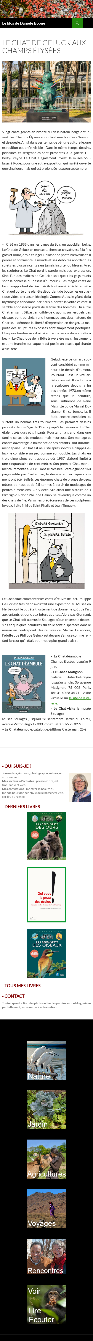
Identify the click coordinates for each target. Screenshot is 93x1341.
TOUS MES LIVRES (23, 985)
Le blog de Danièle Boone (23, 23)
